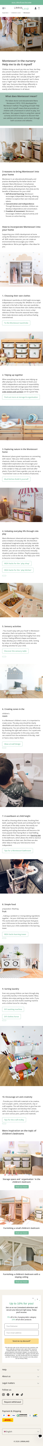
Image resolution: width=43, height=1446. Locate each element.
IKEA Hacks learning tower (15, 934)
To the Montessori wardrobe (16, 323)
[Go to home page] (21, 8)
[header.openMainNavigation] (4, 8)
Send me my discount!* (22, 1341)
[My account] (35, 8)
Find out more (21, 1187)
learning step (36, 835)
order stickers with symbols (12, 392)
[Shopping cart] (39, 8)
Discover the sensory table (15, 651)
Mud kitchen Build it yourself (16, 479)
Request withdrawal (12, 1402)
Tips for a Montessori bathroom (17, 850)
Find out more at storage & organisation (21, 397)
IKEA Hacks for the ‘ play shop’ (16, 563)
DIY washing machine (13, 1009)
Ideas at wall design (12, 744)
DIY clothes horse (11, 1016)
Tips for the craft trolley (14, 1120)
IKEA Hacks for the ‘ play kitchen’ (17, 570)
